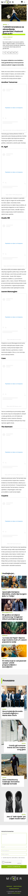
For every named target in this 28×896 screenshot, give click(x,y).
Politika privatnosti (14, 888)
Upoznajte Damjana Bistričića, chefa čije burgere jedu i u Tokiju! (14, 594)
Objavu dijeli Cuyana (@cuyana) (14, 543)
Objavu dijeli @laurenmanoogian (14, 339)
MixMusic (5, 635)
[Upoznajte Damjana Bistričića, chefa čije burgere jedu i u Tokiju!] (14, 582)
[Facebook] (4, 52)
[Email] (13, 52)
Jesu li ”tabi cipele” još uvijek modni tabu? (16, 817)
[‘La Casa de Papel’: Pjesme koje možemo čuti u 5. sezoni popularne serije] (14, 628)
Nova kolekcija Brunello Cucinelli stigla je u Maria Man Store (12, 713)
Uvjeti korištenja (17, 886)
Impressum (9, 886)
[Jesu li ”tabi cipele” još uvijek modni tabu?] (14, 803)
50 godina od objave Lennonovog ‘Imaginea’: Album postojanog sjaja (12, 617)
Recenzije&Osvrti (7, 612)
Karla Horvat (8, 37)
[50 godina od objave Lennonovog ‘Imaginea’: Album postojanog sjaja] (14, 605)
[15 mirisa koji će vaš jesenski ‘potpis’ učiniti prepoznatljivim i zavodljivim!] (14, 651)
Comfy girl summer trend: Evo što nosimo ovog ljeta (16, 747)
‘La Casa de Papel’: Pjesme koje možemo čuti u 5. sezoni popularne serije (14, 640)
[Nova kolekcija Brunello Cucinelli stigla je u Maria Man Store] (14, 698)
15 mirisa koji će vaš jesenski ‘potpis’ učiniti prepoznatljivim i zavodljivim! (14, 664)
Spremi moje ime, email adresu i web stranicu (14, 857)
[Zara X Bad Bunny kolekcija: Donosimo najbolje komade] (14, 766)
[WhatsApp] (10, 52)
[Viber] (16, 52)
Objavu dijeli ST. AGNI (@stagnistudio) (14, 194)
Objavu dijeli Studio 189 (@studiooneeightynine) (14, 265)
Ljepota (4, 658)
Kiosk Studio (16, 893)
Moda (5, 24)
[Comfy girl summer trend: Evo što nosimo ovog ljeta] (14, 732)
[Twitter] (7, 52)
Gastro (4, 589)
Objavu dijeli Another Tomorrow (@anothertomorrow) (14, 130)
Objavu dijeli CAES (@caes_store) (14, 406)
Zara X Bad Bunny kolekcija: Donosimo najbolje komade (11, 782)
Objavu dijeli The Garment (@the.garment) (14, 474)
